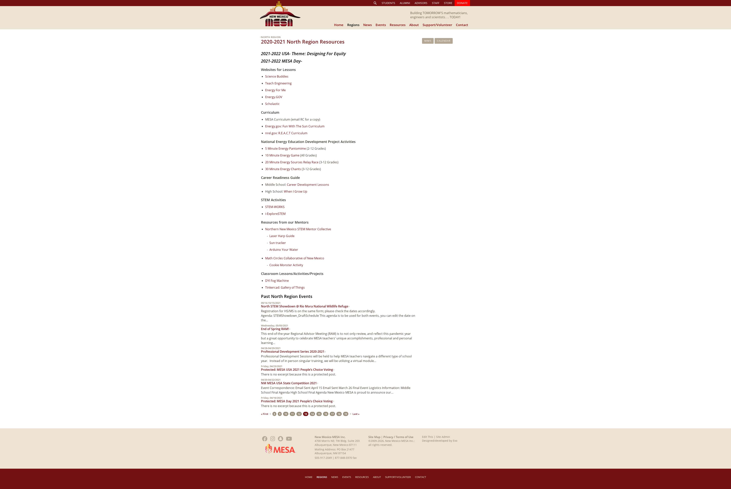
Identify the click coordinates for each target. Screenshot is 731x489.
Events (381, 25)
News (367, 25)
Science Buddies (276, 76)
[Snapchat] (280, 438)
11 (292, 414)
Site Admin (443, 437)
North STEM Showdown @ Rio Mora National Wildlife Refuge (304, 305)
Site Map (374, 437)
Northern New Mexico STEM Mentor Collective (298, 229)
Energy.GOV (273, 97)
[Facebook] (264, 438)
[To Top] (724, 439)
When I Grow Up (295, 191)
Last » (356, 414)
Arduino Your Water (283, 250)
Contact (462, 25)
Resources (397, 25)
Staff (435, 3)
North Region (271, 37)
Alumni (405, 3)
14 (312, 414)
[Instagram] (272, 438)
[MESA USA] (280, 448)
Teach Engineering (278, 83)
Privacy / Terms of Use (398, 437)
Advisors (421, 3)
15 (319, 414)
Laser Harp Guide (281, 236)
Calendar (444, 40)
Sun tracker (277, 243)
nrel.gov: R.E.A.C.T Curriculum (286, 133)
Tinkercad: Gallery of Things (285, 287)
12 (299, 414)
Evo (455, 440)
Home (338, 25)
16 (325, 414)
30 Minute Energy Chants (283, 169)
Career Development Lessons (308, 185)
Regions (353, 25)
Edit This (427, 437)
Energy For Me (275, 90)
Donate (462, 3)
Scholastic (272, 104)
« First (264, 414)
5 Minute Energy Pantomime (285, 148)
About (414, 25)
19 (345, 414)
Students (388, 3)
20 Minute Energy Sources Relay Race (291, 162)
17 (332, 414)
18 (339, 414)
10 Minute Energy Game (282, 155)
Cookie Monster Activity (286, 265)
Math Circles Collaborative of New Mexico (294, 258)
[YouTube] (289, 438)
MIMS (427, 40)
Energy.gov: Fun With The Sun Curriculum (295, 126)
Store (448, 3)
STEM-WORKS (275, 207)
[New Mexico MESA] (280, 14)
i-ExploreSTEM (275, 214)
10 (285, 414)
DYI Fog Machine (277, 281)
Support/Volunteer (437, 25)
